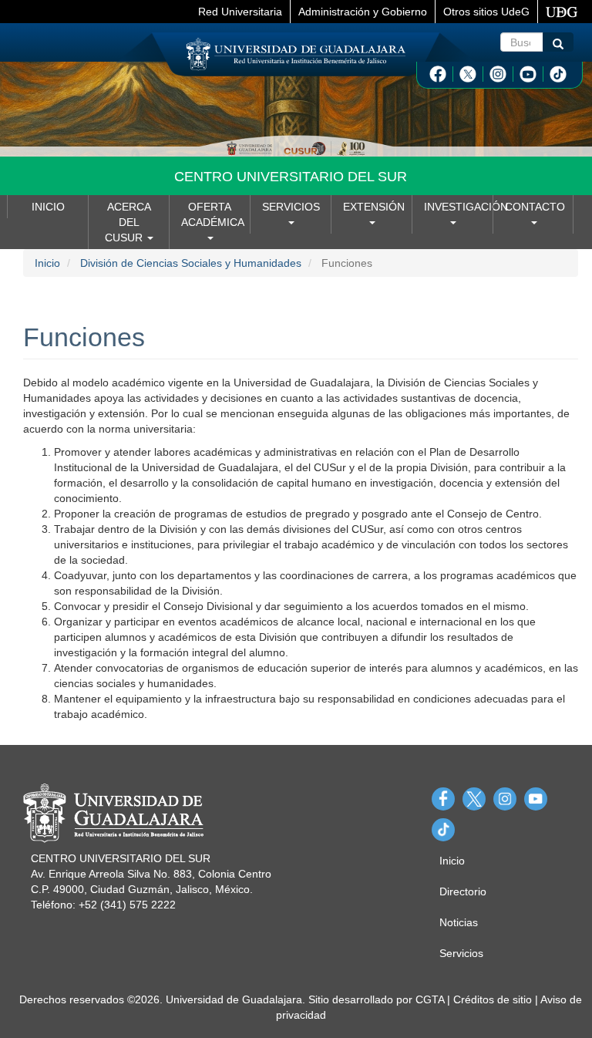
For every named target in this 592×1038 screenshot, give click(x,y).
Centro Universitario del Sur (290, 176)
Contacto (535, 207)
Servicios (291, 207)
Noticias (458, 922)
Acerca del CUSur (128, 222)
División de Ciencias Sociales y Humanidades (190, 263)
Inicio (48, 207)
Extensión (374, 207)
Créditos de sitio (492, 999)
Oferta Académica (212, 214)
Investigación (458, 207)
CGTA (429, 999)
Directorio (462, 891)
